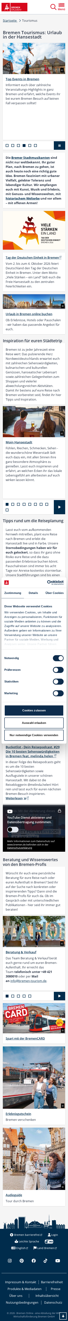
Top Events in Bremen (22, 79)
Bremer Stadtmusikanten (30, 158)
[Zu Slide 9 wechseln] (7, 510)
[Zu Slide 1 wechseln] (7, 145)
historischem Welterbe (23, 198)
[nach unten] (63, 1316)
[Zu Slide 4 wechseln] (24, 145)
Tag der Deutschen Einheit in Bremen (32, 258)
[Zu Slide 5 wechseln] (29, 145)
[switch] (58, 670)
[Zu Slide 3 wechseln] (18, 145)
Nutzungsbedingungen (22, 1302)
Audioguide (14, 1195)
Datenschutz (53, 1302)
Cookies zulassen (34, 710)
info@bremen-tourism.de (28, 981)
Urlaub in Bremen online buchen (29, 314)
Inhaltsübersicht (47, 1296)
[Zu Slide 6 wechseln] (35, 145)
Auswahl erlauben (34, 722)
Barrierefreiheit (52, 1282)
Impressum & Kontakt (20, 1282)
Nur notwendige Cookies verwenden (34, 735)
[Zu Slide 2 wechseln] (12, 145)
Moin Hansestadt (19, 442)
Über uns (15, 1296)
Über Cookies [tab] (55, 592)
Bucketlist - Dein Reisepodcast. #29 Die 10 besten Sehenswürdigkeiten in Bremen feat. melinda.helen (33, 751)
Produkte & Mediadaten (25, 1289)
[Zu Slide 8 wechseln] (46, 504)
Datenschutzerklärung (19, 847)
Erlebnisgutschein (18, 1114)
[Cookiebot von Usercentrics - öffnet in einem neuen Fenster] (48, 582)
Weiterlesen (14, 798)
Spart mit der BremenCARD (25, 1038)
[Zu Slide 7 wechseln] (41, 504)
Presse (55, 1289)
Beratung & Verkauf (21, 952)
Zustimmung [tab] (12, 592)
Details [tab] (33, 592)
